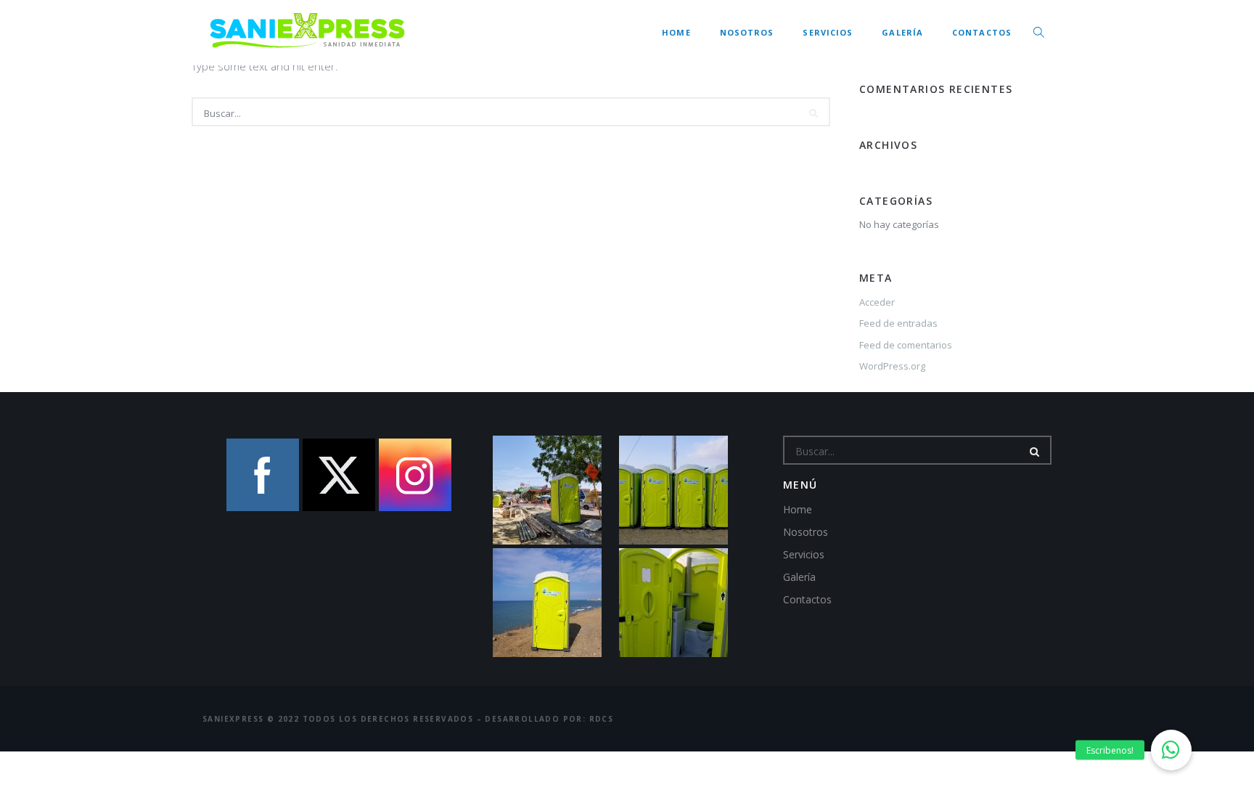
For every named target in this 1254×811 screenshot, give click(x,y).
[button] (1171, 750)
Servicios (828, 32)
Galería (902, 32)
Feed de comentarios (905, 344)
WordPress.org (892, 365)
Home (676, 32)
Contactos (982, 32)
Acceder (877, 302)
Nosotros (747, 32)
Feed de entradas (898, 323)
